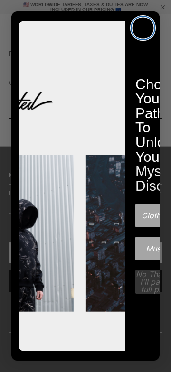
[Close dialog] (143, 28)
